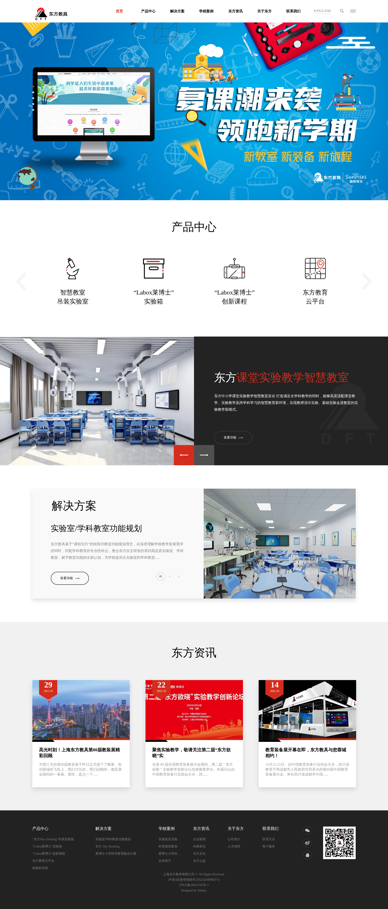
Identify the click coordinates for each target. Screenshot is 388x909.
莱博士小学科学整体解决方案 (170, 853)
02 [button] (169, 576)
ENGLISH (322, 11)
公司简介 (234, 839)
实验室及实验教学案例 (170, 839)
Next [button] (367, 281)
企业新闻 (199, 839)
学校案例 (206, 11)
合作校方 (165, 860)
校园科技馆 (40, 868)
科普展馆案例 (168, 846)
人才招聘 (234, 846)
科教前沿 (199, 846)
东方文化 (199, 853)
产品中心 (148, 11)
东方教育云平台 (43, 860)
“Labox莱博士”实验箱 (47, 846)
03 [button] (178, 576)
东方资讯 (235, 11)
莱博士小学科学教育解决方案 (115, 853)
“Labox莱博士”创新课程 (48, 853)
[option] (72, 280)
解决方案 (177, 11)
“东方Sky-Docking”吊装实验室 (53, 839)
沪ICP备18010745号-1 (194, 885)
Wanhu (202, 890)
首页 (119, 11)
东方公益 (199, 860)
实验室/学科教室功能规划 (96, 528)
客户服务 (268, 846)
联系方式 (268, 839)
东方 (281, 377)
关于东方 (264, 11)
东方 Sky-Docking (107, 846)
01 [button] (160, 576)
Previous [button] (21, 281)
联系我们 (293, 11)
